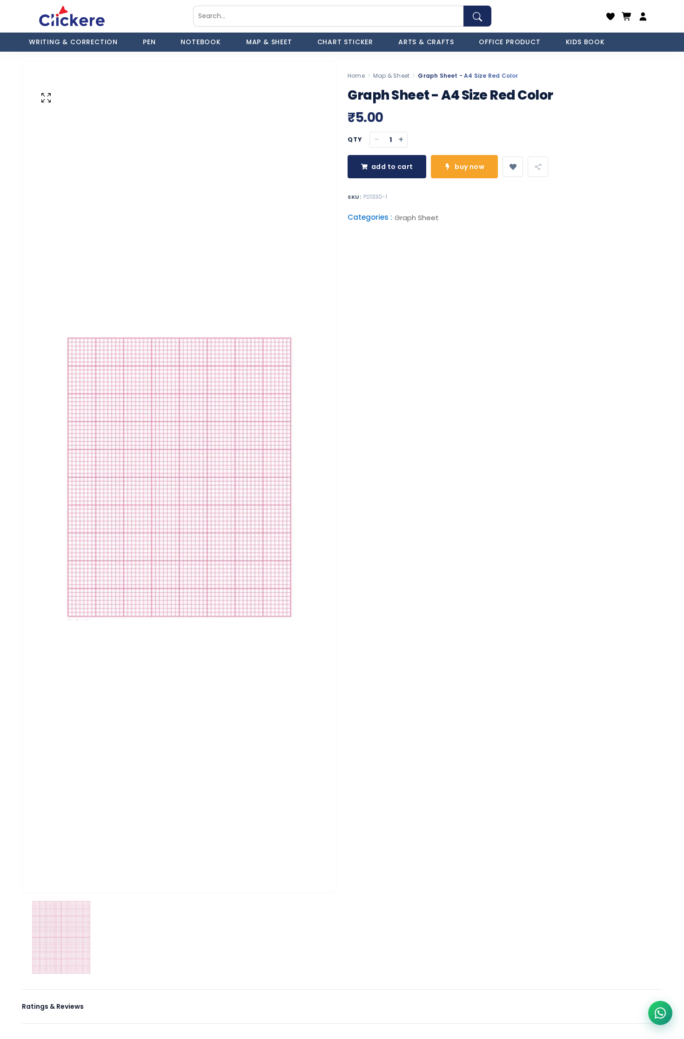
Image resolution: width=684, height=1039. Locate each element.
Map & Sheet (391, 76)
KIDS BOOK (585, 42)
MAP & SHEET (269, 42)
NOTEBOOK (201, 42)
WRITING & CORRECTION (73, 42)
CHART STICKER (345, 42)
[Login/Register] (643, 16)
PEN (149, 42)
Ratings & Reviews (53, 1006)
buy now (469, 166)
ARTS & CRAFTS (426, 42)
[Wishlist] (610, 16)
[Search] (477, 16)
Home (356, 76)
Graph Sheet (417, 218)
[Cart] (626, 16)
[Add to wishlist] (513, 166)
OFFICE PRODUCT (509, 42)
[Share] (538, 166)
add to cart (392, 166)
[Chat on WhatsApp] (660, 1013)
